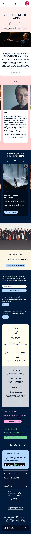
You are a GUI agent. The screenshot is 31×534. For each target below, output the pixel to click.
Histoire (25, 28)
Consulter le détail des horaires (15, 373)
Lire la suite (15, 72)
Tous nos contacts (16, 387)
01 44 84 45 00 (19, 381)
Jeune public (12, 28)
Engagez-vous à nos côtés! (14, 421)
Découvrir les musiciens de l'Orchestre (15, 265)
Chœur (5, 28)
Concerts (7, 24)
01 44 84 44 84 (18, 382)
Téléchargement (15, 401)
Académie (19, 28)
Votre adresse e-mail (8, 286)
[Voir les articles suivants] (23, 81)
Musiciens (23, 24)
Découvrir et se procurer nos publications (15, 437)
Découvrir (5, 304)
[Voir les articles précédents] (7, 81)
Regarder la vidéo (12, 212)
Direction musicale (15, 24)
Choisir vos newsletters (14, 290)
